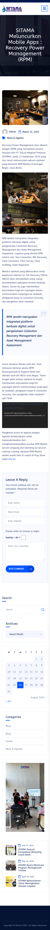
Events (9, 741)
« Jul (8, 701)
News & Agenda (15, 138)
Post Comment (16, 569)
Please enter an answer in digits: (23, 531)
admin (12, 131)
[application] (25, 415)
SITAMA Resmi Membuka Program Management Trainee (31, 868)
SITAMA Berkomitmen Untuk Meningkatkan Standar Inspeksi (29, 883)
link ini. (12, 459)
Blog (8, 726)
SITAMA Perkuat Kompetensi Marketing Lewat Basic (30, 852)
